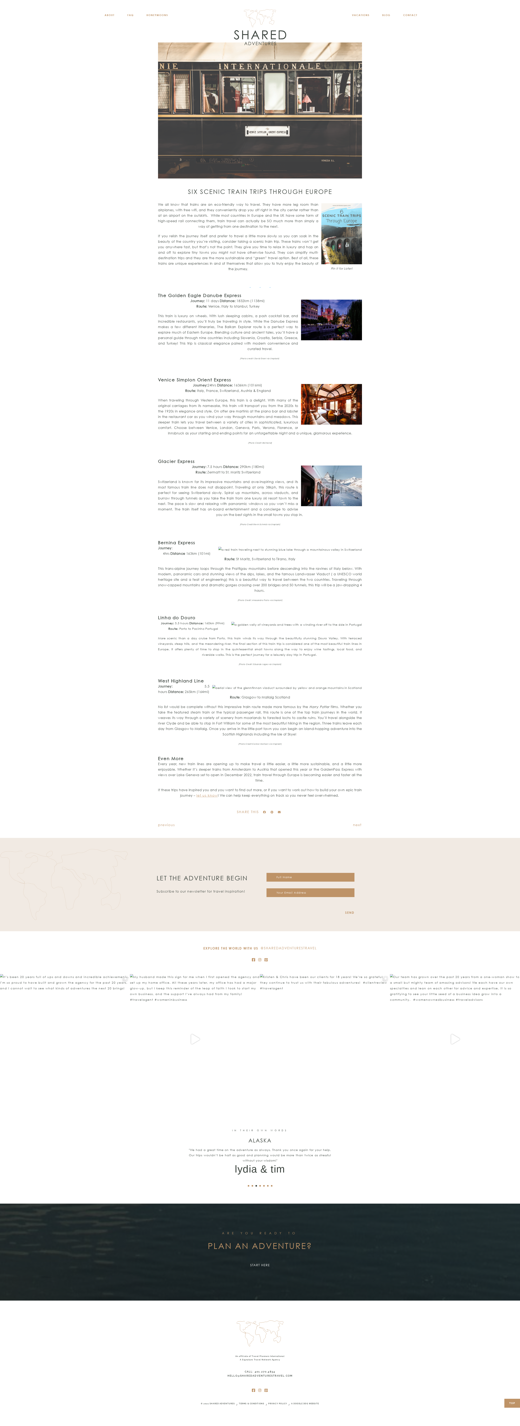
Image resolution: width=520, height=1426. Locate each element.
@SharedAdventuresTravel (289, 948)
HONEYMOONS (157, 15)
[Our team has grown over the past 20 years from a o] (455, 1039)
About (110, 15)
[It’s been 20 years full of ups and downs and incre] (65, 1039)
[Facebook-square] (254, 960)
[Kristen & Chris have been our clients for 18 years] (325, 1039)
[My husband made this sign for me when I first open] (195, 1039)
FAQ (130, 15)
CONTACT (410, 15)
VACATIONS (360, 15)
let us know (207, 795)
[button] (264, 812)
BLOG (386, 15)
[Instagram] (260, 960)
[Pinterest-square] (266, 960)
